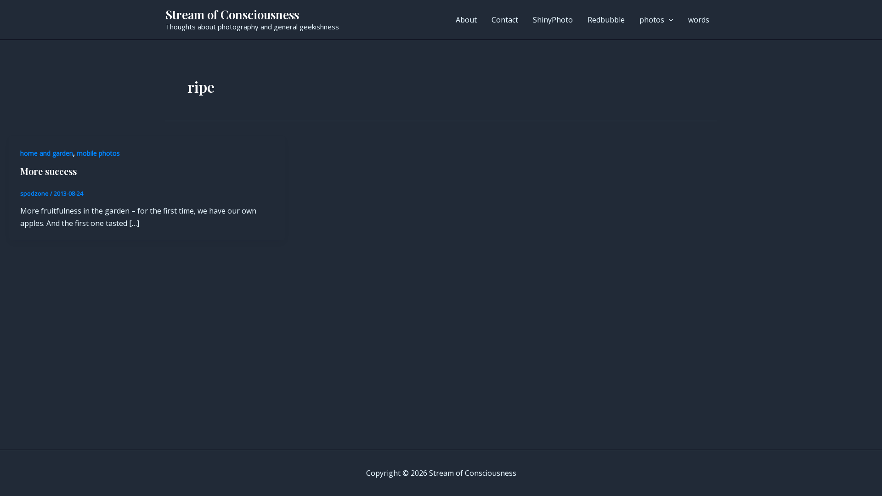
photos (651, 20)
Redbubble (606, 20)
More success (48, 171)
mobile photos (98, 153)
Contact (505, 20)
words (698, 20)
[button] (668, 19)
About (466, 20)
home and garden (46, 153)
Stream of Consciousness (232, 14)
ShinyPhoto (553, 20)
